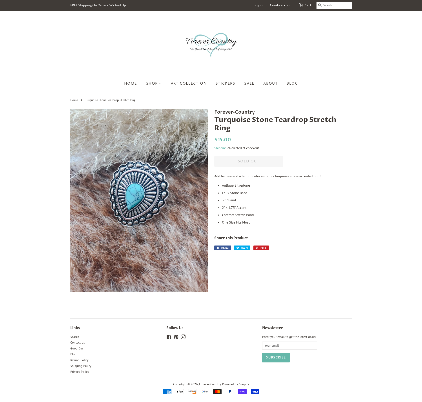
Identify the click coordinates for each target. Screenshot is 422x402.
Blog (292, 83)
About (270, 83)
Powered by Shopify (235, 384)
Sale (249, 83)
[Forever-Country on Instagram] (183, 338)
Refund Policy (79, 360)
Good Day (77, 348)
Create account (281, 5)
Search (74, 337)
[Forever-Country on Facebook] (168, 338)
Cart (308, 5)
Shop (152, 83)
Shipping (220, 148)
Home (130, 83)
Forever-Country (210, 384)
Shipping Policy (80, 366)
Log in (258, 5)
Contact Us (77, 342)
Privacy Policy (79, 372)
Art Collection (189, 83)
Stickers (225, 83)
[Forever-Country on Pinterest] (176, 338)
